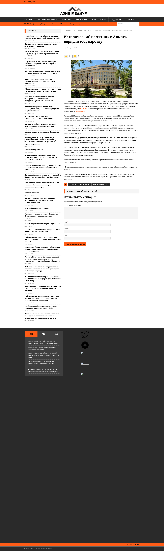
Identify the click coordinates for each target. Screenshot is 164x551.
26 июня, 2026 (30, 234)
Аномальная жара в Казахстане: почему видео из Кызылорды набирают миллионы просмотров (42, 185)
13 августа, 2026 (30, 68)
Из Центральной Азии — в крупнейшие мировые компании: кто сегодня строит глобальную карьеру (42, 269)
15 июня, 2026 (30, 311)
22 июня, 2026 (30, 263)
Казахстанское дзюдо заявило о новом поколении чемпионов (41, 45)
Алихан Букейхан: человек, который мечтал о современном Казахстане (41, 125)
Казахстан (84, 184)
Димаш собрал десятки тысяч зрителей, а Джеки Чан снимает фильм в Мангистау (43, 176)
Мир (94, 20)
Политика (66, 20)
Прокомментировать (72, 205)
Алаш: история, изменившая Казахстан (42, 132)
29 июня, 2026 (30, 220)
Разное (128, 20)
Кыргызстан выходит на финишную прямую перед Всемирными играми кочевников (40, 64)
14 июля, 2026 (30, 189)
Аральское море (32, 193)
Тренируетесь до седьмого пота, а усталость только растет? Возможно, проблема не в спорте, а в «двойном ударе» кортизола (40, 141)
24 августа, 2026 (30, 48)
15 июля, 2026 (30, 179)
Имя (65, 222)
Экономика (81, 20)
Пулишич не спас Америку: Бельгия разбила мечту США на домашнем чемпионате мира (40, 200)
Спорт (103, 20)
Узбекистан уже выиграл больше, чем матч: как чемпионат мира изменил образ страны (43, 239)
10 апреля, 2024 (72, 48)
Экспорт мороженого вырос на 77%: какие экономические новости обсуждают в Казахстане (43, 167)
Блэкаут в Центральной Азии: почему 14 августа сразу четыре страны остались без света (42, 54)
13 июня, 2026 (30, 320)
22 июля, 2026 (30, 162)
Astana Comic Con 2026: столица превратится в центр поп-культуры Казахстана (40, 81)
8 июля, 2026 (29, 195)
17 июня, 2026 (30, 293)
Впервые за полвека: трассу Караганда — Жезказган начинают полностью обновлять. (42, 216)
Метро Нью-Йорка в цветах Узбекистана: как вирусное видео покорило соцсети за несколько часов (42, 249)
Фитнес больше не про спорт (37, 208)
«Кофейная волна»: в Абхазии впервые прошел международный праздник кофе (42, 37)
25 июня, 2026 (30, 244)
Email (66, 229)
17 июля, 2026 (30, 172)
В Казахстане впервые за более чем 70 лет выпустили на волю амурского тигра (43, 90)
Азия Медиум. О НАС (133, 544)
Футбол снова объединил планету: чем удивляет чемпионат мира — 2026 (41, 307)
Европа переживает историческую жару (42, 224)
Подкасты (116, 20)
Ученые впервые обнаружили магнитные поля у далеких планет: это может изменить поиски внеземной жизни (42, 316)
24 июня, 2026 (30, 254)
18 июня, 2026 (30, 283)
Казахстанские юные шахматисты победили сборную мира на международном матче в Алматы (39, 99)
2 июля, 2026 (29, 211)
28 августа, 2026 (31, 41)
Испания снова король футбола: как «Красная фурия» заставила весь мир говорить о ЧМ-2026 (41, 157)
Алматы (73, 184)
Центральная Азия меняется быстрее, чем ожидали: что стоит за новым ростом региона (43, 288)
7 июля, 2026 (29, 205)
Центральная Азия (46, 20)
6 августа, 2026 (30, 86)
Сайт (66, 235)
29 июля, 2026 (30, 129)
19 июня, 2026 (30, 273)
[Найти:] (128, 24)
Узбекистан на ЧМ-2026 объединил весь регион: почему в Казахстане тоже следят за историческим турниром (42, 298)
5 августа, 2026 (30, 103)
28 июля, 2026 (30, 134)
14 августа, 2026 (30, 58)
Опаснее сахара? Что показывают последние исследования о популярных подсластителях (42, 109)
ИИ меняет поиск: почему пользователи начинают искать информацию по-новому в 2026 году (42, 279)
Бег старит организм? (34, 150)
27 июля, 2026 (30, 146)
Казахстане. (80, 111)
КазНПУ (83, 109)
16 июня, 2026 (30, 303)
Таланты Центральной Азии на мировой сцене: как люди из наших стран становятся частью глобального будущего (42, 259)
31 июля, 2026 (30, 113)
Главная (28, 20)
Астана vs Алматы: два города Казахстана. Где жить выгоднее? (39, 117)
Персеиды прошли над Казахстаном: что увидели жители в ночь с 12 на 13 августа (42, 72)
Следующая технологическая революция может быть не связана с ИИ (42, 231)
